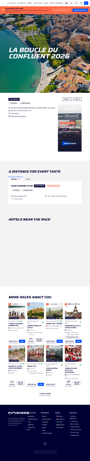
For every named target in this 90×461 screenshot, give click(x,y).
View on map (51, 107)
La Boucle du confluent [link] (60, 18)
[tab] (15, 179)
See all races (46, 394)
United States (46, 419)
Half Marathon (32, 419)
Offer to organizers (56, 3)
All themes (59, 427)
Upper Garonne (34, 18)
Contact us (74, 421)
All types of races (31, 428)
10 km (17, 113)
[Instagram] (45, 443)
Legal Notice (75, 435)
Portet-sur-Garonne (46, 18)
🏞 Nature (59, 416)
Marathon (31, 416)
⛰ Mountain (60, 424)
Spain (44, 427)
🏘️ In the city (60, 419)
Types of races (38, 3)
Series (46, 3)
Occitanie (25, 18)
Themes (29, 3)
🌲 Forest (59, 422)
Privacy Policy (75, 427)
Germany (45, 422)
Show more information (18, 116)
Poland (44, 424)
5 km (12, 113)
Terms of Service (76, 429)
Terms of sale (75, 432)
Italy (43, 430)
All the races (11, 3)
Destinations (21, 3)
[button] (15, 179)
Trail (29, 422)
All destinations (47, 433)
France (19, 18)
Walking (30, 424)
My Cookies (74, 424)
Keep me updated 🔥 (80, 10)
